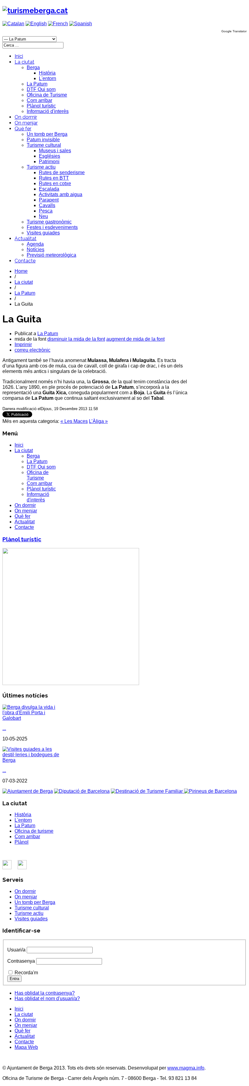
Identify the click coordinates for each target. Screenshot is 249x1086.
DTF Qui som (41, 89)
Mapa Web (26, 1047)
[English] (36, 23)
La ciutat (24, 62)
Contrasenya (21, 961)
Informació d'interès (48, 111)
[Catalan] (13, 23)
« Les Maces (74, 421)
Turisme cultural (44, 145)
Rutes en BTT (54, 178)
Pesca (46, 210)
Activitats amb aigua (60, 194)
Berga (33, 67)
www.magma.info (185, 1067)
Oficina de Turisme (47, 94)
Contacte (25, 261)
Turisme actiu (41, 167)
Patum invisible (43, 139)
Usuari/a (16, 949)
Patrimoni (49, 161)
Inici (19, 56)
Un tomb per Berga (47, 134)
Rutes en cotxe (55, 183)
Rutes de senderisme (62, 172)
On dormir (26, 117)
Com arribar (39, 100)
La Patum (37, 83)
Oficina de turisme (34, 831)
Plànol (22, 842)
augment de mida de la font (135, 339)
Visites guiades (43, 232)
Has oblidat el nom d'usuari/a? (47, 998)
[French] (58, 23)
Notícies (35, 249)
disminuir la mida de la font (76, 339)
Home (21, 271)
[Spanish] (80, 23)
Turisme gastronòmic (49, 221)
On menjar (26, 123)
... (4, 728)
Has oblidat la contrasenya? (45, 993)
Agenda (35, 244)
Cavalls (47, 205)
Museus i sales (55, 150)
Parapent (49, 199)
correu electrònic (32, 350)
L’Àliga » (98, 421)
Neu (43, 216)
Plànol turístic (41, 105)
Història (47, 73)
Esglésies (49, 156)
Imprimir (23, 344)
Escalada (49, 189)
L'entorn (47, 78)
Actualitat (25, 238)
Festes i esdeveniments (52, 227)
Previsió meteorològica (51, 255)
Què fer (23, 129)
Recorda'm (26, 972)
